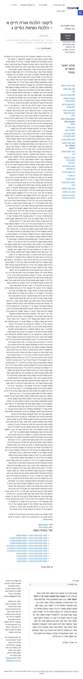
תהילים (14, 5)
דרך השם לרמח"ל (68, 172)
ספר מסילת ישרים (68, 139)
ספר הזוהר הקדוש (68, 145)
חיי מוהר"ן (71, 175)
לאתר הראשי (61, 11)
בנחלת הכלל (43, 527)
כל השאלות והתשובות (28, 5)
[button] (80, 12)
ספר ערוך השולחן (68, 192)
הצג (39, 48)
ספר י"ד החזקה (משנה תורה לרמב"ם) (69, 160)
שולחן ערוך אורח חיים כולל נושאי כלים (69, 112)
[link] (68, 38)
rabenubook (43, 525)
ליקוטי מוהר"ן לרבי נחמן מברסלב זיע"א (68, 121)
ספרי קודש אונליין (59, 5)
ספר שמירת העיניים (68, 95)
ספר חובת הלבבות (68, 188)
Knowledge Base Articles (63, 671)
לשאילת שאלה (68, 37)
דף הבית (49, 40)
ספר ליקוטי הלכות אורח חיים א (17, 40)
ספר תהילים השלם (68, 85)
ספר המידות (70, 179)
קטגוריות (76, 581)
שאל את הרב (43, 5)
